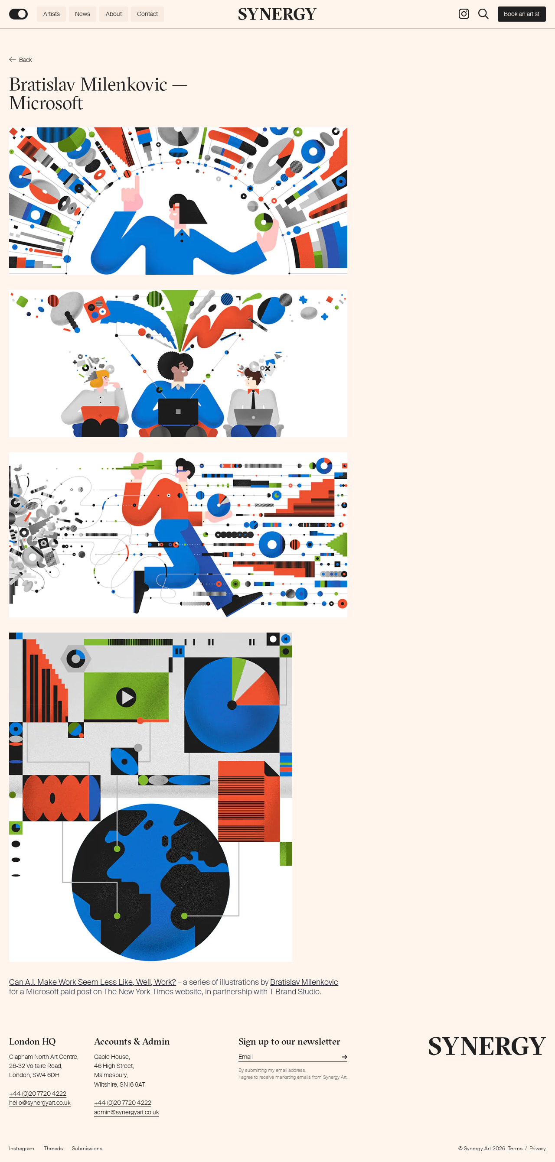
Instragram (21, 1148)
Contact (147, 14)
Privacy (537, 1148)
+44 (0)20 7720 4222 (37, 1093)
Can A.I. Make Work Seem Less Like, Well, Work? (92, 982)
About (114, 14)
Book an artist (521, 14)
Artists (51, 14)
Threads (53, 1148)
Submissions (87, 1148)
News (82, 14)
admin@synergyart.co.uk (126, 1112)
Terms (515, 1148)
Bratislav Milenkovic (304, 982)
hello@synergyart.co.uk (40, 1103)
